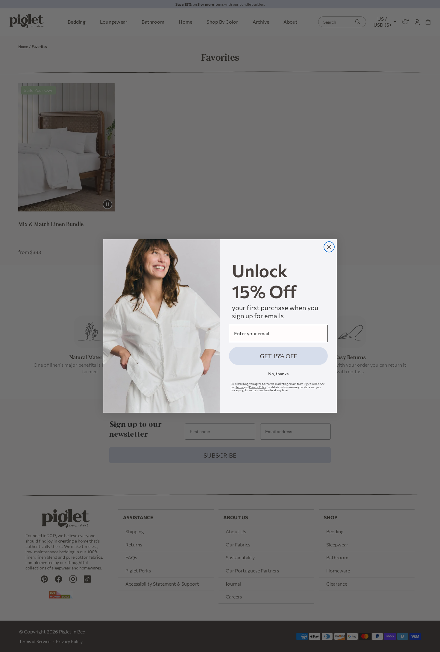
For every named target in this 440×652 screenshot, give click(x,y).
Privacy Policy (257, 387)
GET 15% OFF (278, 355)
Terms (240, 387)
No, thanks (278, 373)
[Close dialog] (329, 247)
